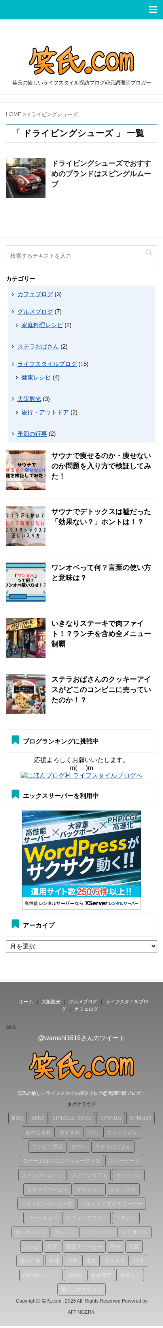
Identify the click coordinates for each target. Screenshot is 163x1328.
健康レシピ (36, 377)
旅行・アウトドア (45, 412)
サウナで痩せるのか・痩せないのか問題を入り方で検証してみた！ (101, 466)
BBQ (17, 1118)
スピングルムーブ (42, 1175)
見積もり (130, 1275)
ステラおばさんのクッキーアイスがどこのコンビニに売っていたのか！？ (101, 689)
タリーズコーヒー (47, 1189)
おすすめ (69, 1132)
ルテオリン (135, 1232)
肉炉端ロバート (41, 1275)
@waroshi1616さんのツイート (81, 1038)
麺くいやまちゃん (81, 1289)
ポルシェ (64, 1232)
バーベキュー (42, 1218)
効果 (52, 1246)
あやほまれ (38, 1132)
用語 (138, 1261)
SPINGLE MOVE (72, 1118)
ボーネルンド (30, 1232)
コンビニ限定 (47, 1147)
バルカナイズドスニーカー (111, 1204)
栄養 (91, 1261)
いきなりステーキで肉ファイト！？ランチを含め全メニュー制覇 (101, 633)
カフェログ (86, 1009)
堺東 (115, 1246)
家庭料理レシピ (42, 325)
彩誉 (72, 1261)
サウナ (79, 1147)
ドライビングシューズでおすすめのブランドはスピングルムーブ (101, 173)
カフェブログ (35, 294)
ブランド (126, 1218)
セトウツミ (128, 1175)
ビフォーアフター (86, 1218)
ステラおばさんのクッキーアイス (61, 1161)
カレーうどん (122, 1132)
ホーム (26, 1001)
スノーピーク (124, 1161)
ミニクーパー (98, 1232)
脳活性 (75, 1275)
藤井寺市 (101, 1275)
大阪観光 (29, 398)
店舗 (54, 1261)
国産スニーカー (84, 1246)
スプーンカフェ (89, 1175)
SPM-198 (140, 1118)
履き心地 (30, 1261)
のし (93, 1132)
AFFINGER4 (81, 1312)
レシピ (31, 1246)
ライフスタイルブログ (47, 363)
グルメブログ (35, 311)
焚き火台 (114, 1261)
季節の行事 (32, 433)
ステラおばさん (38, 346)
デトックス (123, 1189)
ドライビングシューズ (46, 1204)
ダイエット (89, 1189)
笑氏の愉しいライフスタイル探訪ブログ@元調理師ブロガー (81, 1093)
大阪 (134, 1246)
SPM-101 (110, 1118)
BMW (37, 1118)
